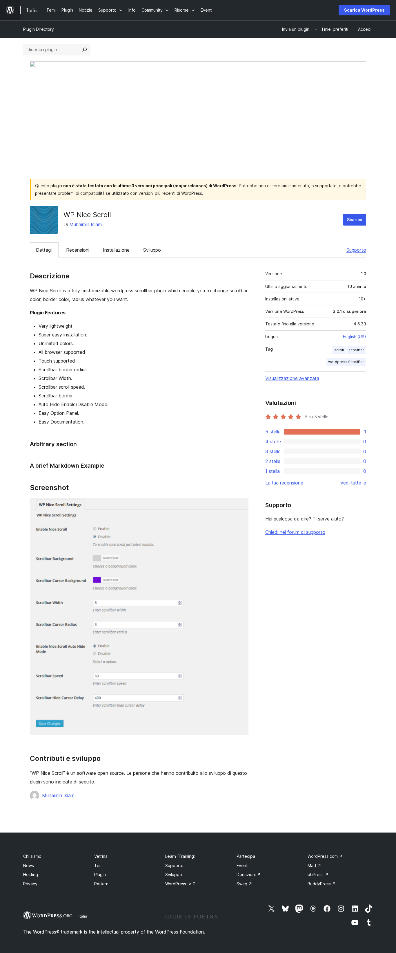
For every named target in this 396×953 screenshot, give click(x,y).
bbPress (318, 874)
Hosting (30, 874)
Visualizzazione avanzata (292, 378)
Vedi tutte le (353, 483)
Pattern (101, 883)
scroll (339, 350)
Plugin (100, 874)
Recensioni (77, 250)
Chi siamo (32, 856)
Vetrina (101, 856)
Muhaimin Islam (85, 224)
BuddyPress (322, 883)
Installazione (116, 250)
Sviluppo (152, 250)
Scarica (354, 219)
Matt (314, 865)
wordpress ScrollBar (346, 362)
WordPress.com (325, 856)
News (28, 865)
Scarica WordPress (364, 10)
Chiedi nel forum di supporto (295, 532)
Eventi (242, 865)
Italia (83, 916)
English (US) (354, 336)
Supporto (356, 250)
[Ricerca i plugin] (84, 49)
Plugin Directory (38, 29)
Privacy (30, 883)
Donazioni (249, 874)
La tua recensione (284, 483)
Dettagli (44, 250)
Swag (244, 883)
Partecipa (246, 856)
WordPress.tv (180, 883)
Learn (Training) (180, 856)
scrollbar (356, 350)
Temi (98, 865)
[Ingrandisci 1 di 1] (241, 506)
